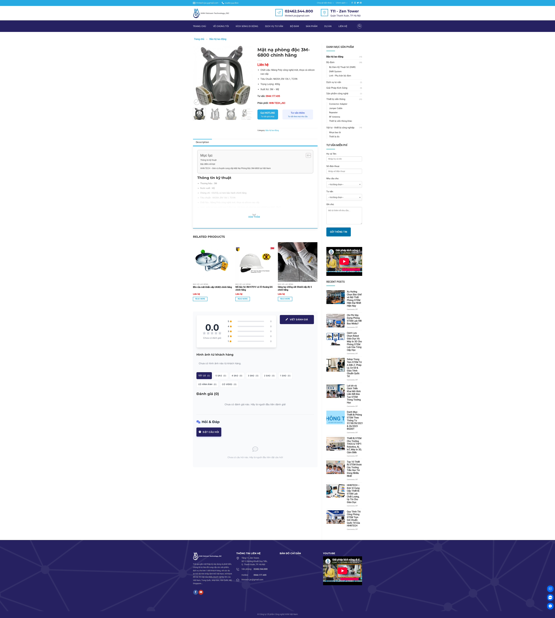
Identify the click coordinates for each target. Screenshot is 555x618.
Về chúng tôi (221, 26)
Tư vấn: (329, 191)
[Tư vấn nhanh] (550, 589)
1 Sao (285, 375)
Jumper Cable (335, 108)
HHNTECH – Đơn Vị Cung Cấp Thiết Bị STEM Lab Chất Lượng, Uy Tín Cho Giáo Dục (353, 493)
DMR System (335, 71)
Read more (200, 299)
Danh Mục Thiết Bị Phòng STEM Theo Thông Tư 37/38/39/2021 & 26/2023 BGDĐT (355, 420)
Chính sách (341, 3)
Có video (229, 384)
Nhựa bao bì (335, 132)
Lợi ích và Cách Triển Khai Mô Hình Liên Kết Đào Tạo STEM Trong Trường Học (354, 394)
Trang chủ (199, 26)
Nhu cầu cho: (332, 178)
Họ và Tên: (331, 154)
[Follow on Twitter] (358, 3)
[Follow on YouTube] (200, 592)
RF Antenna (334, 117)
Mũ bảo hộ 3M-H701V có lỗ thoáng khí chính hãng (254, 288)
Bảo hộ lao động (217, 39)
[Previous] (197, 76)
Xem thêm (254, 217)
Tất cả (204, 375)
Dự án (327, 26)
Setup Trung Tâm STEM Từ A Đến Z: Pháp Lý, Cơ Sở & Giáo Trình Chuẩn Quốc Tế (354, 368)
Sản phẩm (311, 26)
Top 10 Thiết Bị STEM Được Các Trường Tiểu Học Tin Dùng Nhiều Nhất (354, 468)
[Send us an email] (360, 3)
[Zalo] (550, 597)
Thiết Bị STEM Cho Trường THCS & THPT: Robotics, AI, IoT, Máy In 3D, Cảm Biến (354, 445)
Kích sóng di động (247, 26)
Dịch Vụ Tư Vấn (274, 26)
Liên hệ (342, 26)
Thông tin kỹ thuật (208, 160)
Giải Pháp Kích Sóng (336, 88)
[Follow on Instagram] (355, 3)
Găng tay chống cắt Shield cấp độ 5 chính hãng (295, 288)
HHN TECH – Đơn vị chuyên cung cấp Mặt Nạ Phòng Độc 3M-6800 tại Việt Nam (235, 168)
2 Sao (269, 375)
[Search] (359, 26)
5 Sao (220, 375)
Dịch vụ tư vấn (333, 82)
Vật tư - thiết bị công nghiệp (340, 127)
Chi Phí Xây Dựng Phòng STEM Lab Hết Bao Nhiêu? (354, 319)
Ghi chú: (330, 204)
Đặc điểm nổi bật (207, 164)
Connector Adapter (338, 104)
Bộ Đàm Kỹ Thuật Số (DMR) (342, 67)
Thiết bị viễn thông (335, 99)
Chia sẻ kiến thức (324, 3)
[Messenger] (550, 606)
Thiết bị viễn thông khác (340, 121)
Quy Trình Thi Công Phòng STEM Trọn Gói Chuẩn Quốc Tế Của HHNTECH (354, 518)
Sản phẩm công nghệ (337, 93)
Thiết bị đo (334, 136)
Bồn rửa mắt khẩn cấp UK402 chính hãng (212, 287)
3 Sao (253, 375)
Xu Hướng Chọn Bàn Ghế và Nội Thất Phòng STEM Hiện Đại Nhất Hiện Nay (354, 298)
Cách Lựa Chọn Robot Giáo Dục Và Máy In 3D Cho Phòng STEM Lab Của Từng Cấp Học (354, 341)
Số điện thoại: (333, 166)
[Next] (248, 76)
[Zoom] (197, 102)
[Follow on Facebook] (352, 3)
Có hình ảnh (207, 384)
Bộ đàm (294, 26)
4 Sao (237, 375)
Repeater (333, 112)
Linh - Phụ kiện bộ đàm (340, 75)
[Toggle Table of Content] (307, 155)
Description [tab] (202, 142)
